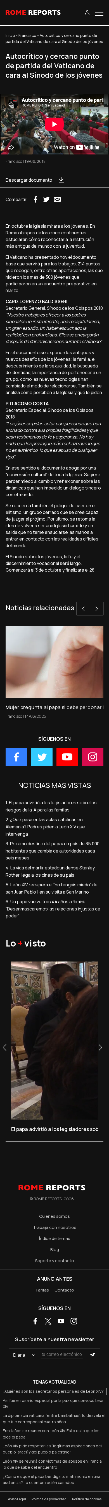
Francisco (27, 35)
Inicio (10, 35)
